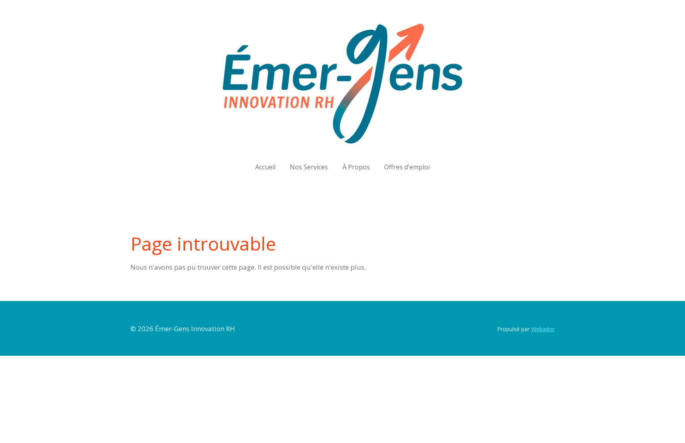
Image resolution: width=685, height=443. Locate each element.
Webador (543, 329)
